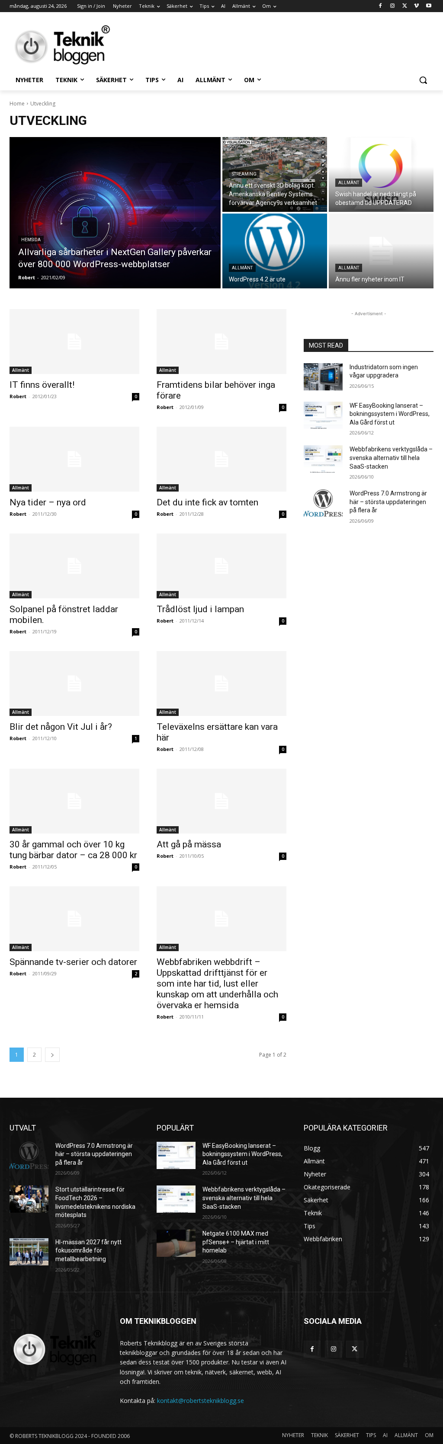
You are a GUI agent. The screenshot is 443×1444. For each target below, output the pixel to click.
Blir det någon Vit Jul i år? (61, 727)
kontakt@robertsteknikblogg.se (200, 1400)
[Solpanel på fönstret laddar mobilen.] (74, 566)
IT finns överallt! (42, 385)
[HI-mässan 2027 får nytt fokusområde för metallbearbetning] (29, 1251)
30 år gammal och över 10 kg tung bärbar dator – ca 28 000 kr (73, 849)
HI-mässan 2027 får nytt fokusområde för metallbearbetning (88, 1250)
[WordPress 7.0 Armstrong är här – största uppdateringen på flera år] (323, 503)
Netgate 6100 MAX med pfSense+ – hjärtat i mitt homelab (235, 1242)
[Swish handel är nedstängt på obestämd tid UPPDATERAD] (381, 174)
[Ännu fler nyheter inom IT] (381, 251)
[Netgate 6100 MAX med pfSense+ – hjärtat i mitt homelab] (176, 1243)
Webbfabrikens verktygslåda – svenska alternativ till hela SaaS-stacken (391, 458)
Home (17, 103)
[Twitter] (405, 6)
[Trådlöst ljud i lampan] (221, 566)
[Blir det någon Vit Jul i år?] (74, 683)
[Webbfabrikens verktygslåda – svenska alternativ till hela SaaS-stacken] (323, 459)
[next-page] (52, 1055)
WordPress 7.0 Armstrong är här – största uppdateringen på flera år (388, 502)
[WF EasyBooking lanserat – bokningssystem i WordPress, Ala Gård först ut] (323, 415)
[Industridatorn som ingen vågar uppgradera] (323, 376)
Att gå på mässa (189, 844)
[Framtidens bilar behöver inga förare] (221, 341)
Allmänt (348, 182)
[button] (423, 80)
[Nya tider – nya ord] (74, 459)
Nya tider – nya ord (48, 502)
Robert (18, 396)
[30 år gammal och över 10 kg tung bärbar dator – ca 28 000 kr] (74, 801)
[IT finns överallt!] (74, 341)
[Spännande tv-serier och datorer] (74, 918)
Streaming (244, 174)
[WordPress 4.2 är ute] (274, 251)
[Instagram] (393, 6)
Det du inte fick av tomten (207, 502)
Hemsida (31, 239)
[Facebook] (380, 6)
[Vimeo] (416, 6)
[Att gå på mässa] (221, 801)
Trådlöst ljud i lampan (200, 609)
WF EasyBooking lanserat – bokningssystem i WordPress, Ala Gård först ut (390, 414)
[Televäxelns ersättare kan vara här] (221, 683)
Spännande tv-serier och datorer (73, 962)
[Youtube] (428, 6)
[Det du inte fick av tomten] (221, 459)
